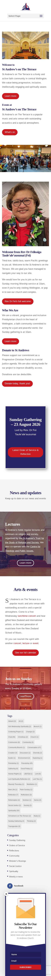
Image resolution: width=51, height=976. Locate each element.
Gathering (13, 769)
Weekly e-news (16, 876)
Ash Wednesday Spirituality (19, 726)
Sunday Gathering (16, 821)
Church (34, 737)
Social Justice (14, 805)
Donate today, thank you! (17, 383)
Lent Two (37, 779)
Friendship (27, 763)
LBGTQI (28, 774)
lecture (25, 643)
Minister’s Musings (17, 861)
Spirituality (13, 811)
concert (17, 643)
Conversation (34, 747)
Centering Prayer (15, 732)
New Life (12, 790)
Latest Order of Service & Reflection (25, 452)
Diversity (37, 753)
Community (28, 742)
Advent (12, 721)
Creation (12, 753)
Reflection (13, 795)
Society (28, 805)
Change (30, 732)
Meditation (32, 784)
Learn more (10, 96)
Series (37, 800)
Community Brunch (16, 747)
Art (21, 721)
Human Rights (14, 774)
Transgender (14, 826)
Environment (24, 758)
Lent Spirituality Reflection (19, 779)
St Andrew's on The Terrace (19, 816)
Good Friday (26, 769)
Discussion (25, 753)
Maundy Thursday (16, 784)
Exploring (37, 758)
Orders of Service (17, 845)
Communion (14, 742)
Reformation (14, 800)
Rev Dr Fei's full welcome (18, 301)
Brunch (37, 726)
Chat (11, 737)
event (35, 643)
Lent (38, 774)
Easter (12, 758)
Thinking (31, 821)
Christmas (23, 737)
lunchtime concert (27, 616)
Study (37, 816)
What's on (10, 132)
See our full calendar (25, 652)
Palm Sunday (26, 790)
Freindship (13, 763)
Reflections (26, 795)
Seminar (27, 800)
